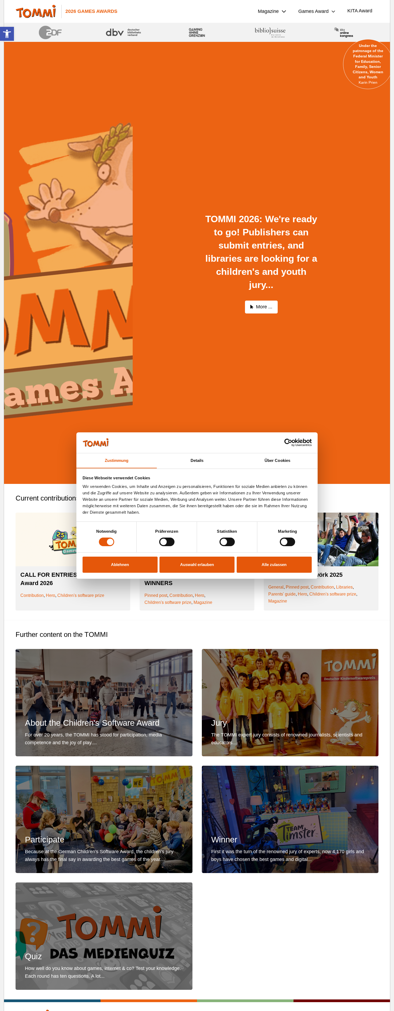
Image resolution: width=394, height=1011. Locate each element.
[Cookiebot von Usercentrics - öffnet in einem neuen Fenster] (288, 443)
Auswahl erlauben (197, 564)
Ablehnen (120, 564)
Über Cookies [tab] (277, 460)
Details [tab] (197, 460)
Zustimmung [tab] (117, 460)
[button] (7, 34)
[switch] (166, 542)
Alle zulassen (274, 564)
